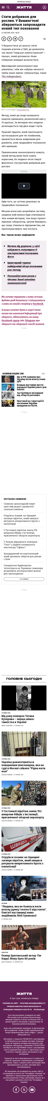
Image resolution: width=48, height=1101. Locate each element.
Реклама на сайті (10, 1003)
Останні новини (15, 499)
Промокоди (39, 1010)
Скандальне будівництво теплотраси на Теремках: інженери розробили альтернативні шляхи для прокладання (23, 569)
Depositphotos (23, 110)
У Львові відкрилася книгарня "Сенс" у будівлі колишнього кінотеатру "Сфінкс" (20, 544)
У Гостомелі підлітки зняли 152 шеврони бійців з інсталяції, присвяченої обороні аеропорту (22, 533)
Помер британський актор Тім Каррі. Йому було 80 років (21, 957)
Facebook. (38, 303)
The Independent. (12, 76)
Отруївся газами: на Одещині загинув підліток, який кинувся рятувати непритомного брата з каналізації (22, 519)
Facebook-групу (11, 320)
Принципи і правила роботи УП (17, 1010)
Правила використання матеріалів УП (24, 1006)
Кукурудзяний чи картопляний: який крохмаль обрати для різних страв (22, 556)
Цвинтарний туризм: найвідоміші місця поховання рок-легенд (24, 266)
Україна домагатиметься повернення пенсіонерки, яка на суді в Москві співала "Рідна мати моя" (23, 766)
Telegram (30, 320)
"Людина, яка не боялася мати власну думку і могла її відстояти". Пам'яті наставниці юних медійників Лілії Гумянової (24, 911)
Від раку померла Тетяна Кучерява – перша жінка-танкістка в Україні (18, 719)
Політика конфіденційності (32, 1003)
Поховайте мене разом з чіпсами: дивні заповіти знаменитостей (21, 280)
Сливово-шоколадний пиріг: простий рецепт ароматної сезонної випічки (19, 506)
